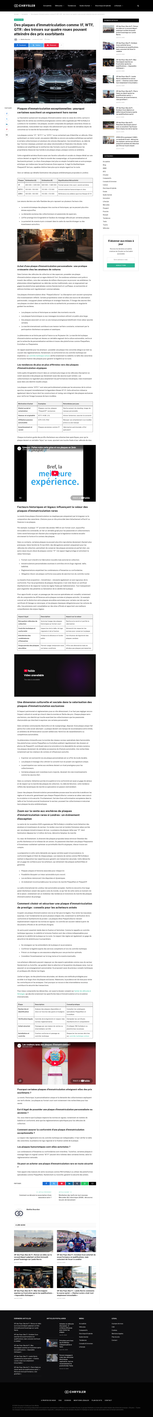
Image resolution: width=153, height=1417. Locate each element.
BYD (104, 171)
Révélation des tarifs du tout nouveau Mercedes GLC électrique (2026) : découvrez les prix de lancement (76, 1197)
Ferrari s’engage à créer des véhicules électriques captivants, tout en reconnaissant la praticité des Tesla (66, 1360)
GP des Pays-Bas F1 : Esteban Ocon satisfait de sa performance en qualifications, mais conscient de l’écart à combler (76, 1257)
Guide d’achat (85, 6)
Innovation (106, 198)
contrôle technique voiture (39, 356)
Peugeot (106, 208)
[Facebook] (7, 113)
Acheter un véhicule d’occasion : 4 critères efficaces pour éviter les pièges (66, 1328)
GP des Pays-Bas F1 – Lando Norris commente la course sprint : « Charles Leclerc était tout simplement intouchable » (75, 1293)
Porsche (105, 211)
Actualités (47, 6)
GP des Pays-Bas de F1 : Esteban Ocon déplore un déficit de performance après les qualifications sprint (126, 111)
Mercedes (106, 205)
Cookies (114, 1330)
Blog (104, 165)
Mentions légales (117, 1333)
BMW (104, 168)
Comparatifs (107, 178)
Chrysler (105, 175)
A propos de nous (117, 1323)
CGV (113, 1327)
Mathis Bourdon (25, 39)
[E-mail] (7, 135)
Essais (105, 191)
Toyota (105, 225)
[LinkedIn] (7, 124)
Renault (105, 215)
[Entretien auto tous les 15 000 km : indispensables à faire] (52, 1343)
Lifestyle (117, 6)
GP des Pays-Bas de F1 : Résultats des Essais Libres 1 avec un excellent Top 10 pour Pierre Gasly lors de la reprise (126, 126)
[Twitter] (7, 119)
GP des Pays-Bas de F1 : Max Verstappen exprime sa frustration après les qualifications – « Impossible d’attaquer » (33, 1293)
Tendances (72, 6)
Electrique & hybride (103, 6)
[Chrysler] (26, 5)
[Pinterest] (7, 129)
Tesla (105, 221)
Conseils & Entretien (110, 181)
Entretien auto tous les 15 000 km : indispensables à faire (66, 1344)
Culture (105, 185)
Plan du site (116, 1337)
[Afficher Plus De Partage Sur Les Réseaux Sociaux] (61, 45)
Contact (114, 1340)
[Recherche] (138, 5)
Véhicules (58, 6)
